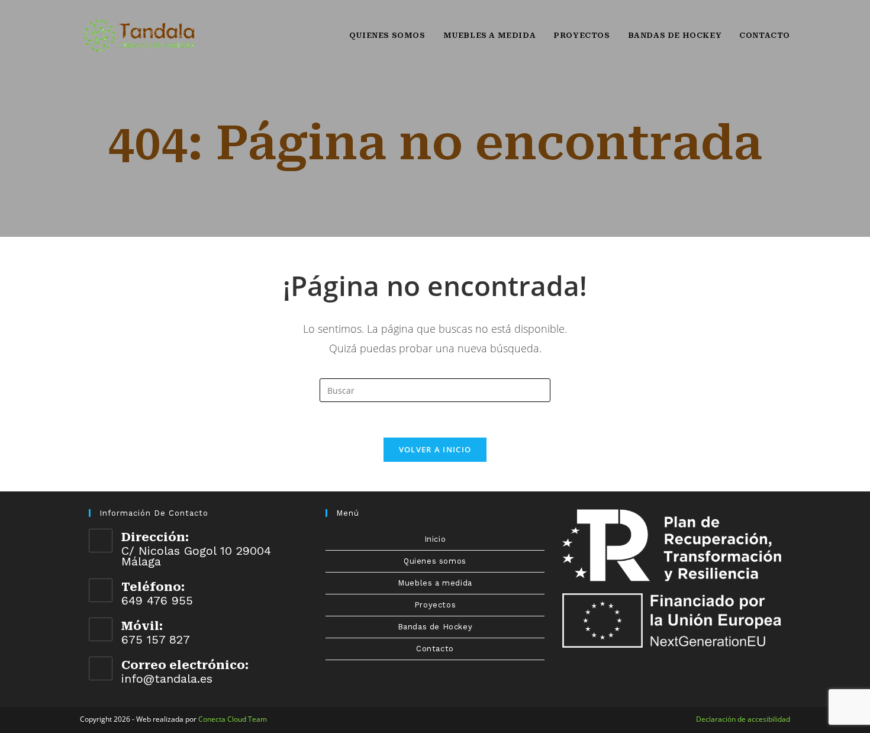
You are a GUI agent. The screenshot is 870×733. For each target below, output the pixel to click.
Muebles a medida (435, 582)
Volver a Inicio (435, 449)
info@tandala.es (166, 678)
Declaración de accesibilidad (743, 719)
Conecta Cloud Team (232, 719)
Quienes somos (435, 561)
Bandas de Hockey (435, 626)
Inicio (435, 539)
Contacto (435, 648)
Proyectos (435, 604)
